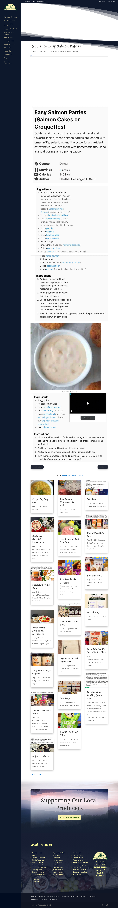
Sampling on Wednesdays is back (67, 502)
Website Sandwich (44, 905)
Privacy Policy (35, 899)
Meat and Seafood (69, 549)
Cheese (34, 552)
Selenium (91, 499)
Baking (99, 580)
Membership (75, 896)
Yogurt (47, 644)
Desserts (35, 598)
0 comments (73, 51)
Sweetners (68, 632)
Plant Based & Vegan (9, 33)
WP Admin (93, 896)
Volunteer (42, 896)
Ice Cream (44, 723)
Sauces (45, 726)
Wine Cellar (8, 37)
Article (45, 506)
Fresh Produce (9, 20)
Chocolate (100, 540)
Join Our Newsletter (8, 62)
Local (44, 641)
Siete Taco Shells (68, 579)
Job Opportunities (53, 896)
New (42, 555)
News (60, 51)
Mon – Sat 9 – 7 (103, 1)
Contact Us (8, 54)
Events (72, 509)
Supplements (74, 705)
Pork (65, 552)
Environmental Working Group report (94, 695)
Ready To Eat (36, 601)
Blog (5, 58)
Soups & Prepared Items (40, 729)
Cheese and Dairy (8, 24)
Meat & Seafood (10, 29)
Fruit (40, 641)
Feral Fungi (65, 698)
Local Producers (10, 44)
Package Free (9, 41)
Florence (35, 51)
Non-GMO (63, 745)
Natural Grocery (10, 17)
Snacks (69, 745)
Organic (35, 644)
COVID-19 (44, 899)
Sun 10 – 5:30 (111, 1)
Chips (71, 739)
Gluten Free (53, 51)
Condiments (73, 629)
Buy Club (7, 47)
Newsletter (53, 899)
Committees (65, 896)
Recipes (65, 51)
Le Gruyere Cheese (41, 756)
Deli (46, 763)
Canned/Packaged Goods (41, 549)
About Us (7, 51)
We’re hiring (93, 612)
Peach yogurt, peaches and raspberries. (38, 630)
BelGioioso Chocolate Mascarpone (38, 539)
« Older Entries (36, 774)
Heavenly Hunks (95, 575)
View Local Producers (69, 817)
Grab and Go (67, 742)
